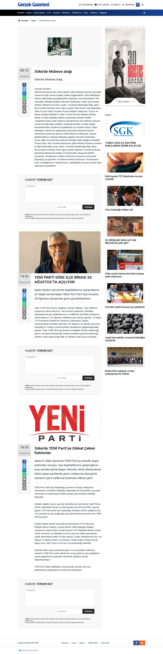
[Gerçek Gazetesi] (33, 4)
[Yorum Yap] (24, 111)
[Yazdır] (24, 107)
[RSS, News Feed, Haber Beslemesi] (142, 643)
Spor (86, 13)
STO (49, 13)
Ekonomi (65, 13)
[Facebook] (24, 85)
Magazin (103, 13)
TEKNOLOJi (77, 13)
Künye (74, 643)
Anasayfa (65, 643)
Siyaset (56, 13)
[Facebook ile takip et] (138, 5)
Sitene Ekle (105, 643)
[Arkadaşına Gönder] (24, 102)
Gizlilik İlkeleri (93, 643)
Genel (29, 13)
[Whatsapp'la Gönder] (24, 98)
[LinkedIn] (24, 94)
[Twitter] (24, 89)
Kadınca (94, 13)
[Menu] (144, 12)
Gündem (20, 13)
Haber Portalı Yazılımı (30, 650)
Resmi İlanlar (39, 13)
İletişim (82, 643)
